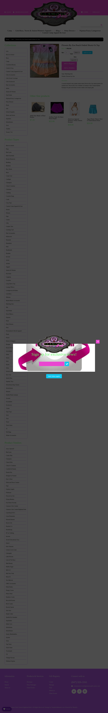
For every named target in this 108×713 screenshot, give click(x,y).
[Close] (98, 341)
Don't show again (54, 376)
